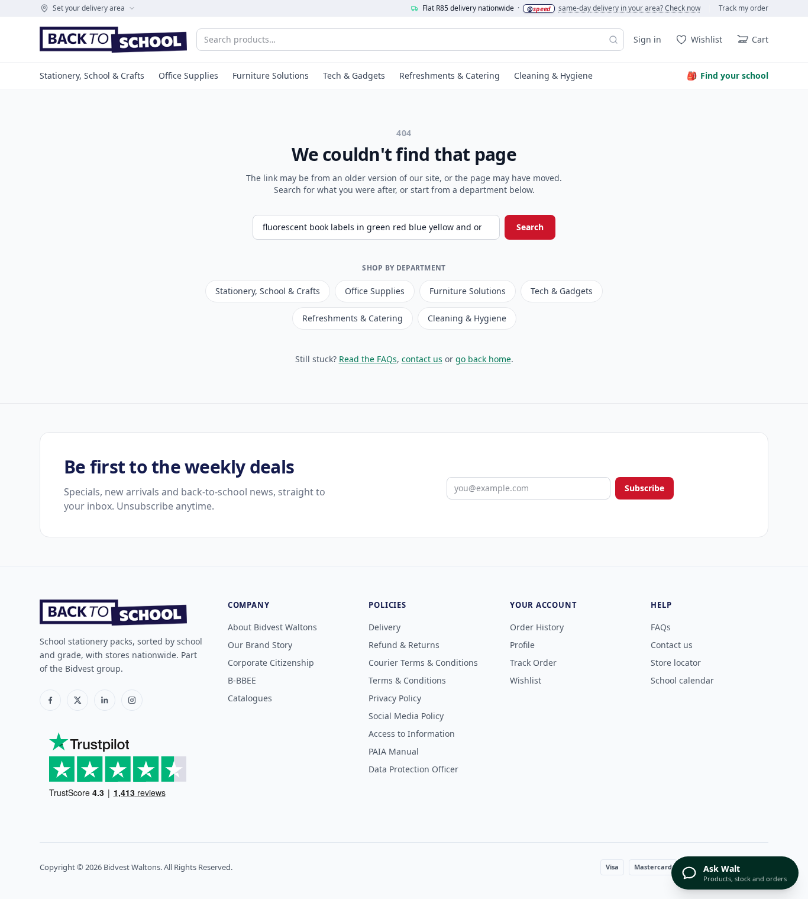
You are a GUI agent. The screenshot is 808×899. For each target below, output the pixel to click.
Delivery (384, 627)
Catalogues (250, 698)
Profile (522, 644)
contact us (422, 359)
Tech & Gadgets (354, 75)
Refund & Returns (404, 644)
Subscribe (644, 488)
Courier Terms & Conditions (423, 662)
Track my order (743, 8)
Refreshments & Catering (449, 75)
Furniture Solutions (270, 75)
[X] (77, 700)
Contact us (672, 644)
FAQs (661, 627)
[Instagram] (132, 700)
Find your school (727, 75)
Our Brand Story (260, 644)
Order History (537, 627)
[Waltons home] (113, 40)
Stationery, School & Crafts (92, 75)
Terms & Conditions (407, 680)
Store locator (676, 662)
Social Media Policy (406, 715)
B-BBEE (242, 680)
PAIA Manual (394, 751)
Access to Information (412, 733)
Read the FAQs (368, 359)
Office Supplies (188, 75)
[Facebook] (50, 700)
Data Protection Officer (413, 769)
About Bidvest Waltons (272, 627)
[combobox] (410, 39)
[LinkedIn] (104, 700)
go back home (483, 359)
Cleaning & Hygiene (553, 75)
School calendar (682, 680)
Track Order (533, 662)
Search (530, 227)
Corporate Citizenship (271, 662)
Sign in (647, 39)
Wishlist (525, 680)
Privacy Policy (395, 698)
